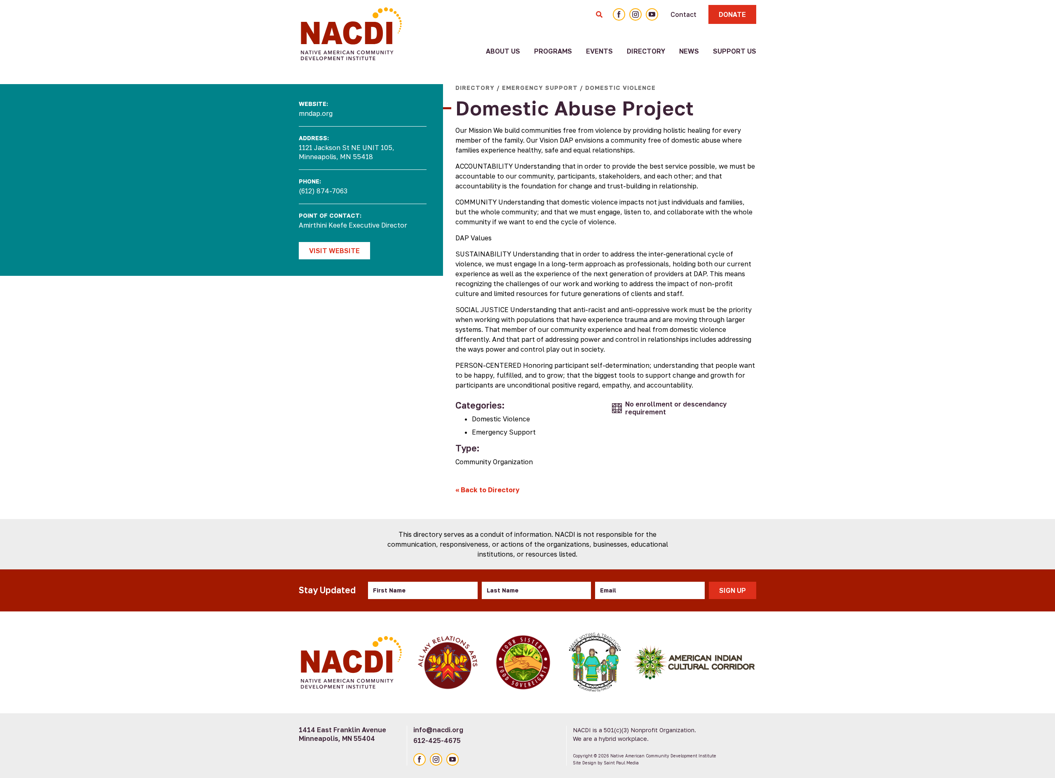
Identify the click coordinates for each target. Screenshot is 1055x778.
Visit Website (334, 251)
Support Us (734, 51)
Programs (553, 51)
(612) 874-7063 (323, 191)
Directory (646, 51)
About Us (503, 51)
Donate (732, 14)
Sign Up (732, 590)
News (689, 51)
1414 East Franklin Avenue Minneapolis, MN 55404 (342, 734)
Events (599, 51)
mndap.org (316, 113)
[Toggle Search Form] (599, 14)
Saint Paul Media (621, 762)
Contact (683, 14)
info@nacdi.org (438, 730)
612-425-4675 (437, 740)
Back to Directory (487, 490)
